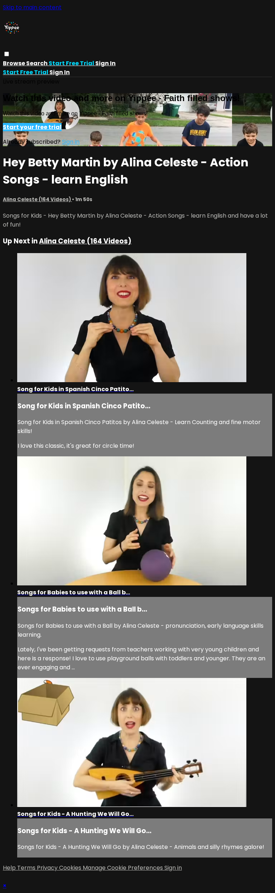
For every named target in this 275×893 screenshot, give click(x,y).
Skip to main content (32, 7)
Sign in (105, 63)
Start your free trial (32, 127)
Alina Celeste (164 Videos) (37, 199)
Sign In (59, 72)
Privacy (48, 868)
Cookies (71, 868)
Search (37, 63)
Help (10, 868)
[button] (6, 54)
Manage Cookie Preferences (123, 868)
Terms (27, 868)
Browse (14, 63)
